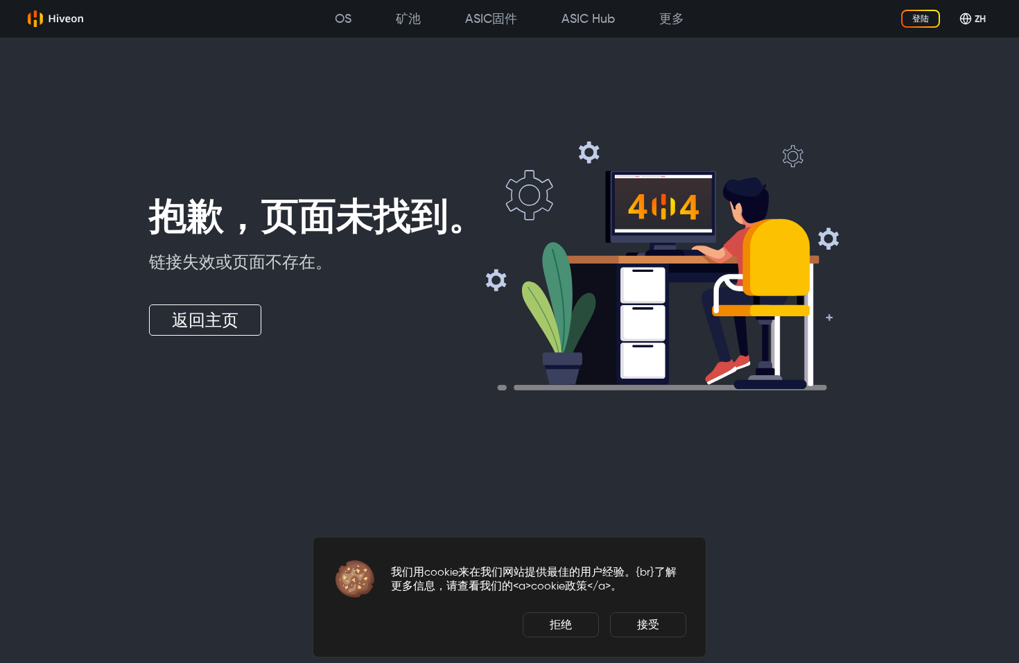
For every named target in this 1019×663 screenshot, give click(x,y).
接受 (648, 624)
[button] (355, 579)
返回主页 (205, 320)
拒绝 (561, 624)
